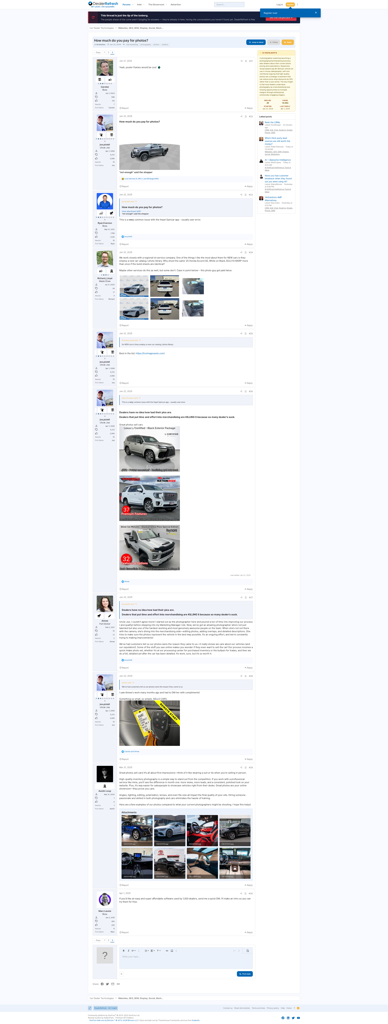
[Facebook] (283, 1018)
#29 (251, 767)
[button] (133, 4)
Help (283, 1008)
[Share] (241, 61)
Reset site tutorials (242, 1008)
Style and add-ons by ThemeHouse (155, 1020)
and (131, 751)
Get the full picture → (281, 17)
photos (156, 44)
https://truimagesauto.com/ (150, 353)
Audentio (196, 1020)
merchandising (132, 44)
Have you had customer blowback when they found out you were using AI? (278, 178)
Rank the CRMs (272, 122)
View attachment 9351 (131, 211)
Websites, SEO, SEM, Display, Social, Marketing (277, 153)
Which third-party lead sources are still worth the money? (277, 141)
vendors (165, 44)
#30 (251, 893)
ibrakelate (100, 44)
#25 (251, 333)
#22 (251, 116)
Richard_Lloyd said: (130, 340)
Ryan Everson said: (130, 398)
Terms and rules (258, 1008)
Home (289, 1008)
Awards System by (111, 1018)
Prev (98, 52)
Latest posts (265, 116)
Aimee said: (127, 683)
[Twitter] (293, 1018)
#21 (251, 61)
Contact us (227, 1008)
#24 (251, 252)
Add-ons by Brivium (114, 1020)
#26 (251, 391)
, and (141, 179)
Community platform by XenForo (114, 1015)
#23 (251, 194)
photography (145, 44)
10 (104, 141)
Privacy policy (273, 1008)
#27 (251, 597)
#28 (251, 676)
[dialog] (290, 12)
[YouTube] (298, 1018)
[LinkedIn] (288, 1018)
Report (125, 108)
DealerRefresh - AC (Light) (105, 1008)
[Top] (294, 1008)
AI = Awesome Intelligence (278, 160)
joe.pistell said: (128, 201)
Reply (250, 108)
